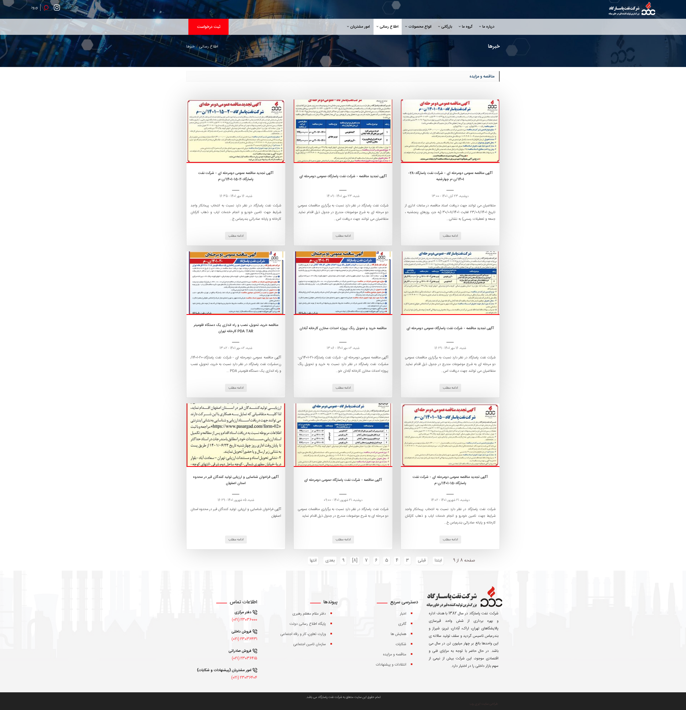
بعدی (330, 560)
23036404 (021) (244, 678)
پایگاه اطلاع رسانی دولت (307, 624)
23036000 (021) (244, 620)
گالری (402, 624)
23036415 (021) (244, 658)
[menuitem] (487, 27)
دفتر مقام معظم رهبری (309, 614)
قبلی (422, 560)
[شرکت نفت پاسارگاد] (631, 9)
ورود (34, 7)
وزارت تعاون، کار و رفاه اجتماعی (303, 634)
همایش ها (398, 634)
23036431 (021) (244, 639)
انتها (313, 560)
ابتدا (438, 560)
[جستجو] (46, 7)
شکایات (401, 644)
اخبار (403, 614)
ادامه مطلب (450, 236)
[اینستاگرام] (58, 9)
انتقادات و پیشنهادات (391, 664)
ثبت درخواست (208, 27)
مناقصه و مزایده (394, 654)
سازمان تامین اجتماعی (309, 644)
